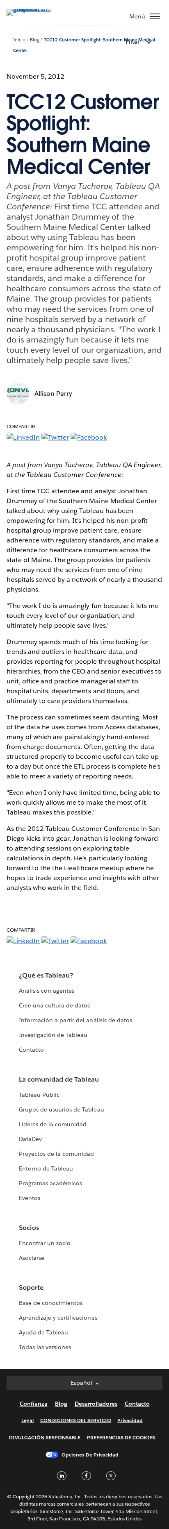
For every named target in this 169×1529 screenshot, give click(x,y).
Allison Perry (53, 393)
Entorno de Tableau (46, 1168)
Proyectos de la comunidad (56, 1153)
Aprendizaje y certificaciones (58, 1317)
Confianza (34, 1403)
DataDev (30, 1139)
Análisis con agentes (46, 990)
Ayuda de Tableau (43, 1332)
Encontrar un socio (45, 1243)
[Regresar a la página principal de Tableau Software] (35, 9)
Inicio (19, 40)
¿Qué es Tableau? (46, 975)
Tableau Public (39, 1094)
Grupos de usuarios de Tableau (61, 1109)
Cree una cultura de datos (54, 1005)
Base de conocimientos (50, 1303)
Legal (27, 1420)
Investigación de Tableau (53, 1035)
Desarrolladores (96, 1403)
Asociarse (31, 1257)
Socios (29, 1227)
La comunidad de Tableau (59, 1079)
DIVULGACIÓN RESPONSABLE (45, 1437)
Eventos (29, 1198)
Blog (34, 40)
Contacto (31, 1049)
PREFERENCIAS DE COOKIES (121, 1437)
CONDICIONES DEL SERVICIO (76, 1420)
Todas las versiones (45, 1347)
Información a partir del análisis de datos (75, 1020)
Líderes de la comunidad (53, 1124)
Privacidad (129, 1420)
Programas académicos (50, 1183)
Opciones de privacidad (90, 1454)
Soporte (31, 1287)
